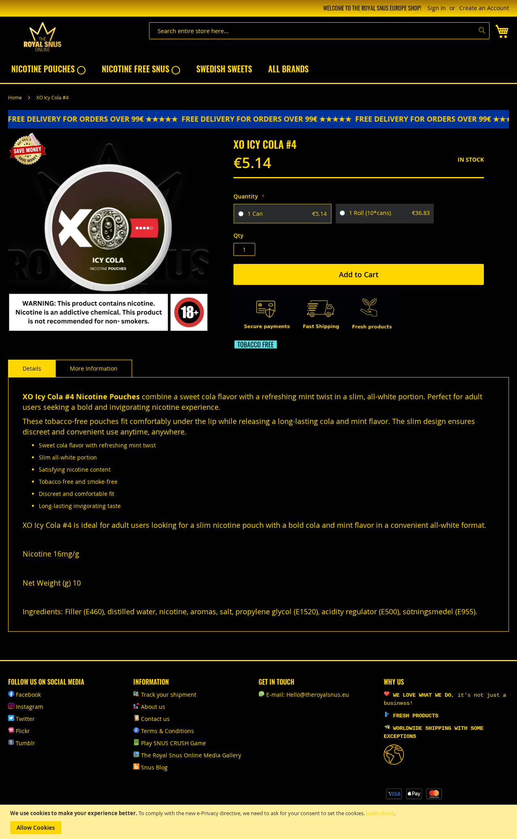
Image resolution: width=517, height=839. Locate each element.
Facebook (28, 694)
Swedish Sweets (224, 69)
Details (32, 368)
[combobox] (319, 30)
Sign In (436, 8)
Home (15, 97)
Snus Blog (154, 767)
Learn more (380, 813)
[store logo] (42, 37)
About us (153, 706)
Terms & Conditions (167, 731)
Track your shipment (168, 694)
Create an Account (484, 8)
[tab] (32, 368)
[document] (259, 821)
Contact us (155, 719)
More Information (94, 368)
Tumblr (25, 743)
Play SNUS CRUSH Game (173, 743)
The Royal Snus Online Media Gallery (191, 755)
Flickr (23, 731)
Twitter (25, 719)
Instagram (29, 706)
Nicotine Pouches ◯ (48, 69)
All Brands (288, 69)
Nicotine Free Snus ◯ (141, 69)
